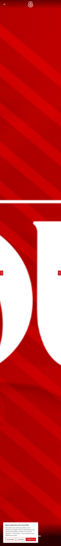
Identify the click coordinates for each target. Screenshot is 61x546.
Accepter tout (31, 539)
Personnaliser (10, 539)
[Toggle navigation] (4, 4)
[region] (20, 532)
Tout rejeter (20, 539)
